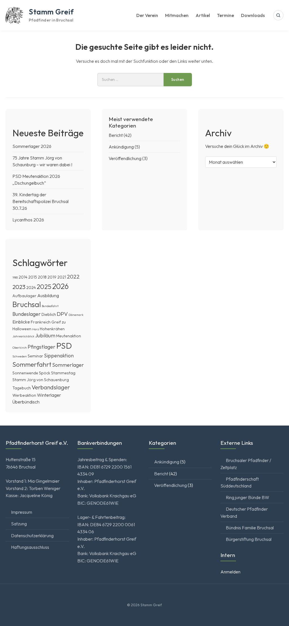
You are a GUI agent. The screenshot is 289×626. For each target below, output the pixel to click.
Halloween (21, 328)
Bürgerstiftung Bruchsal (249, 539)
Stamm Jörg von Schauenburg (40, 379)
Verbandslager (51, 387)
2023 (18, 286)
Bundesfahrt (50, 306)
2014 (23, 277)
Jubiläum (45, 335)
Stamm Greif (51, 11)
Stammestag (63, 372)
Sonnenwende (25, 372)
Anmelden (230, 572)
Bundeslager (26, 314)
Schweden (19, 356)
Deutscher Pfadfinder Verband (244, 512)
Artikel (203, 15)
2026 (60, 286)
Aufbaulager (24, 295)
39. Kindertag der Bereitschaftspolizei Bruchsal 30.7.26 (40, 201)
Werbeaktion (24, 395)
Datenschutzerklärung (32, 535)
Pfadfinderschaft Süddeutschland (239, 482)
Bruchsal (26, 304)
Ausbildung (48, 295)
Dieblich (48, 314)
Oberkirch (19, 347)
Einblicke (21, 322)
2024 (31, 287)
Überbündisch (26, 402)
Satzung (19, 523)
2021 (61, 277)
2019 (51, 277)
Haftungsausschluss (30, 547)
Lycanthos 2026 (28, 220)
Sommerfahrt (31, 364)
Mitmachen (177, 15)
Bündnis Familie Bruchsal (250, 527)
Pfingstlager (41, 347)
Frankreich (41, 322)
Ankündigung (121, 147)
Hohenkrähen (52, 328)
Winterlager (49, 395)
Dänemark (76, 315)
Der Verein (147, 15)
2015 (32, 277)
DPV (62, 313)
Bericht (116, 135)
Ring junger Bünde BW (247, 497)
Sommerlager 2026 (31, 146)
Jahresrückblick (23, 336)
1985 (15, 277)
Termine (225, 15)
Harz (35, 329)
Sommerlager (68, 365)
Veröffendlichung (125, 158)
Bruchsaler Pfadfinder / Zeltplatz (245, 463)
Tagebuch (21, 387)
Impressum (21, 512)
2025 (44, 286)
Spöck (44, 372)
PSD (64, 345)
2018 (42, 277)
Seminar (35, 356)
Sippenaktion (59, 355)
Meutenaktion (68, 335)
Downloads (253, 15)
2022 (73, 276)
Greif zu (58, 322)
